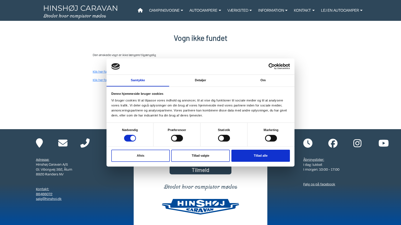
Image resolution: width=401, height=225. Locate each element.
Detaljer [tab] (200, 80)
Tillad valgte (200, 155)
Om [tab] (263, 80)
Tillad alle (261, 155)
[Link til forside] (80, 12)
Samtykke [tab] (138, 80)
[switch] (177, 138)
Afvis (140, 155)
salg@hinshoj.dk (49, 198)
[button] (166, 10)
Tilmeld (200, 169)
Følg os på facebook (319, 184)
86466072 (44, 193)
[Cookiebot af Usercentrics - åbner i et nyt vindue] (271, 66)
